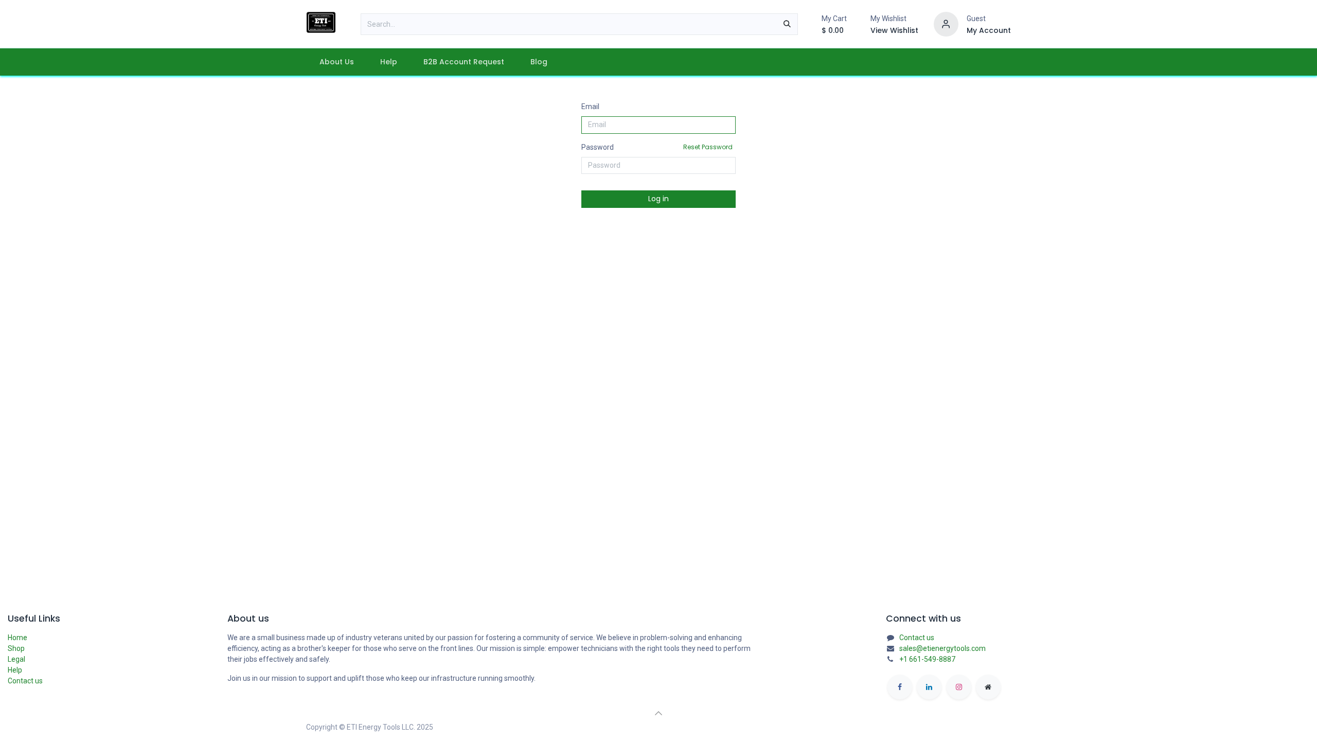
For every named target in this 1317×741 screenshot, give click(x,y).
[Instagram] (959, 687)
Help (15, 670)
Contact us (25, 681)
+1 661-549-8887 (927, 659)
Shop (16, 648)
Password (657, 147)
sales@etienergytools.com (942, 648)
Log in (658, 198)
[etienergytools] (988, 687)
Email (590, 106)
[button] (658, 713)
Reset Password (708, 147)
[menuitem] (336, 62)
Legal (16, 659)
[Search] (787, 24)
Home (17, 637)
